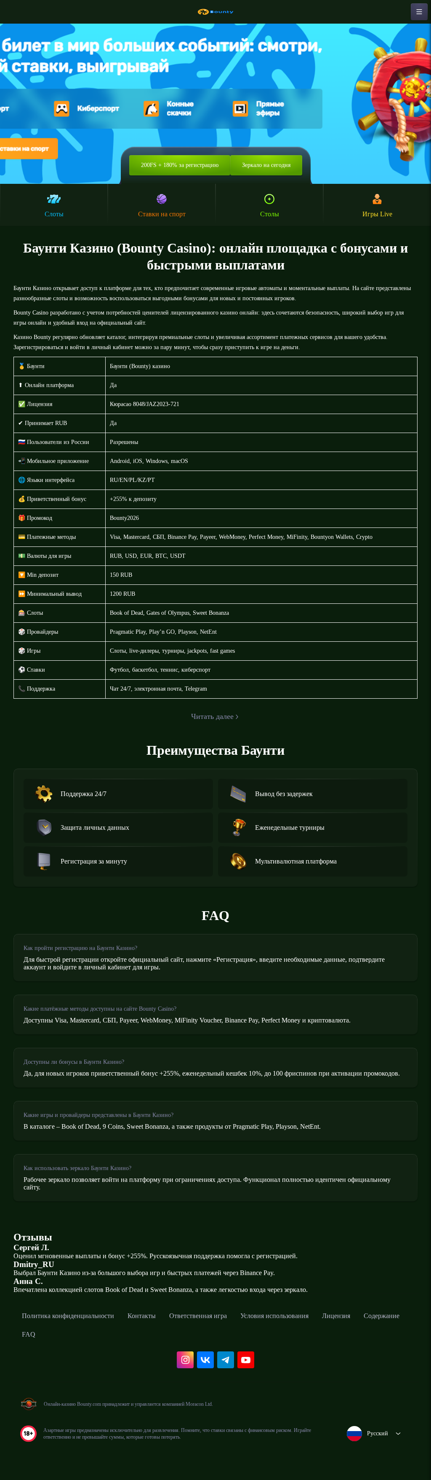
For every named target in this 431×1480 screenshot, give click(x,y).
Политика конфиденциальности (68, 1315)
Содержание (381, 1315)
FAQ (28, 1334)
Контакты (142, 1315)
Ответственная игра (198, 1315)
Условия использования (274, 1315)
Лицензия (336, 1315)
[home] (215, 12)
